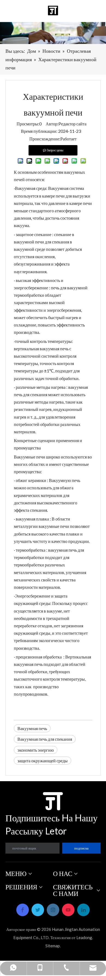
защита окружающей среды (42, 760)
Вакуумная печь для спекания (44, 739)
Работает (68, 138)
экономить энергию (35, 749)
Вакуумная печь (32, 728)
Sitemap (52, 945)
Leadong (84, 937)
